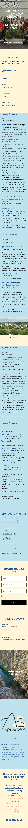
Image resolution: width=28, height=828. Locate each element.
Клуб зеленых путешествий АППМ (14, 432)
